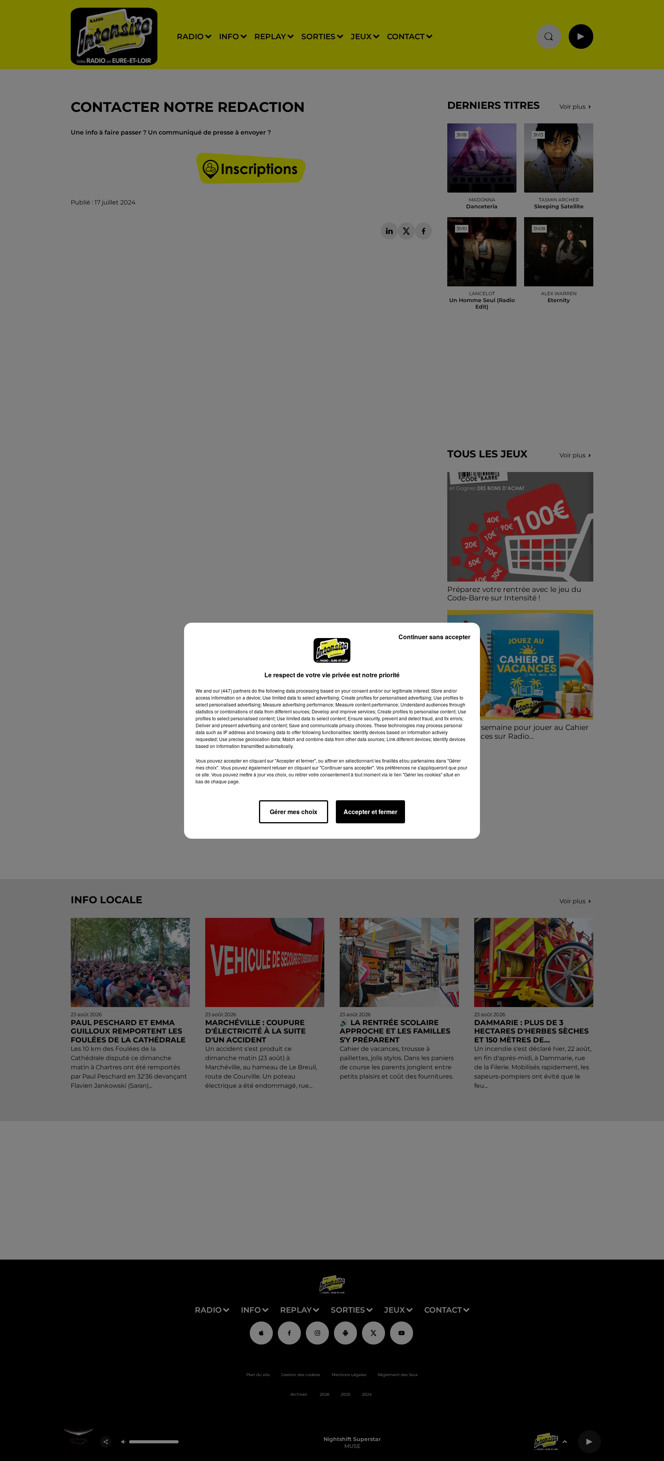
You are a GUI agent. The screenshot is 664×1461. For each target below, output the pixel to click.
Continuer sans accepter (434, 636)
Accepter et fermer (370, 811)
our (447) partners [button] (232, 690)
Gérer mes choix (293, 811)
